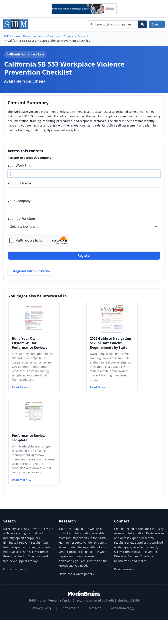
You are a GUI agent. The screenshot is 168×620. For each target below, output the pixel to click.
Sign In (156, 24)
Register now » (124, 569)
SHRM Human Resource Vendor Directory (31, 36)
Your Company (19, 201)
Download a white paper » (77, 574)
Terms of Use (70, 608)
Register (84, 255)
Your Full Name (19, 183)
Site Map (95, 608)
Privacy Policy (42, 608)
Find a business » (15, 569)
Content (82, 36)
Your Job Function (21, 218)
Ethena (68, 36)
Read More (19, 387)
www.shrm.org (121, 608)
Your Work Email (20, 165)
